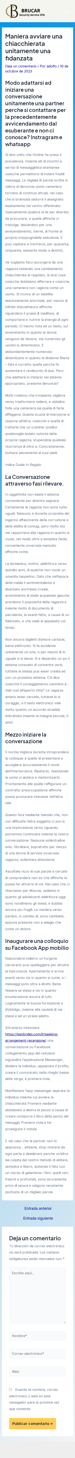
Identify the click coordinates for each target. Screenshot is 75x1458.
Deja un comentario (20, 66)
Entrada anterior (38, 1208)
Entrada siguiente (38, 1218)
